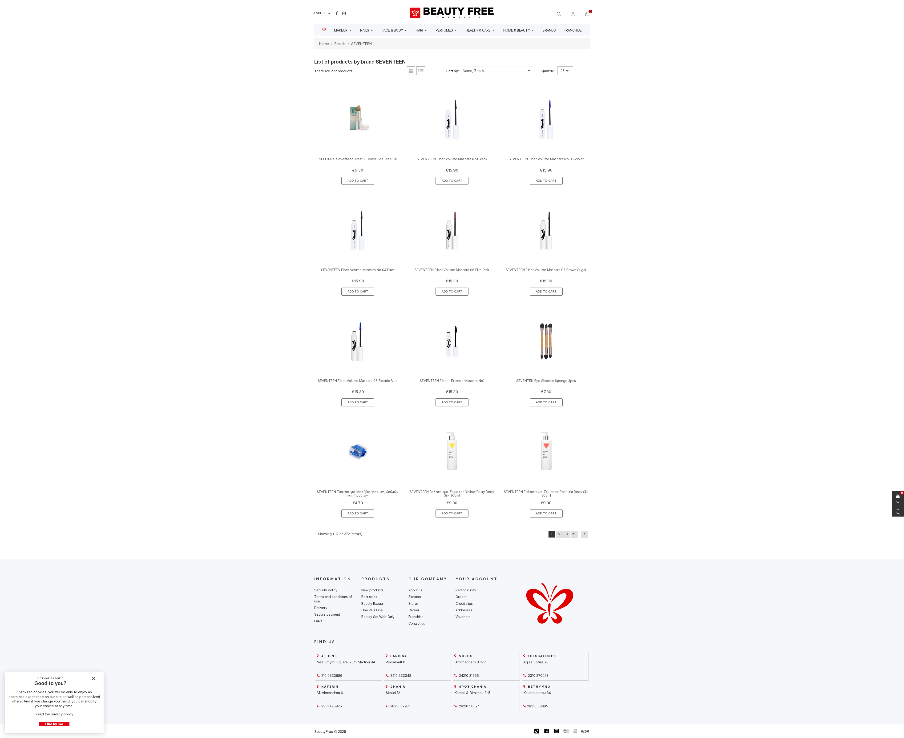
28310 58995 (537, 706)
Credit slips (464, 604)
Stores (413, 604)
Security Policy (325, 590)
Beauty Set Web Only (378, 617)
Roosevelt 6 (395, 662)
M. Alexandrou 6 (330, 692)
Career (413, 610)
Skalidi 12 (393, 692)
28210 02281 (399, 706)
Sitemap (414, 597)
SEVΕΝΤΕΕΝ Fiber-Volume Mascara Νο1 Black (452, 159)
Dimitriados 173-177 (470, 662)
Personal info (466, 590)
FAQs (318, 621)
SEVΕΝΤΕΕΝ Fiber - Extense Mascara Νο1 (452, 381)
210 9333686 (331, 675)
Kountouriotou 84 (537, 692)
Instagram (344, 13)
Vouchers (463, 617)
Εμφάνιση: (548, 70)
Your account (477, 579)
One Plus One (372, 610)
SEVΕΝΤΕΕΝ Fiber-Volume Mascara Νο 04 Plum (358, 270)
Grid (411, 70)
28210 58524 (469, 706)
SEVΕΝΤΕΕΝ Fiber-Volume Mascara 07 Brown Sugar (546, 270)
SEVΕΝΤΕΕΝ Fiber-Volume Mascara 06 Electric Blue (358, 381)
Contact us (416, 623)
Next (585, 534)
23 (574, 534)
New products (372, 590)
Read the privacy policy (54, 714)
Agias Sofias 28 (536, 662)
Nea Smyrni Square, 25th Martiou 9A (346, 662)
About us (415, 590)
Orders (461, 597)
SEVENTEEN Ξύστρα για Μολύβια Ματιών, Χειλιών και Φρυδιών (358, 493)
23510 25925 (331, 706)
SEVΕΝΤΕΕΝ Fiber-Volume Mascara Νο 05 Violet (546, 159)
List (420, 70)
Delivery (320, 608)
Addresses (464, 610)
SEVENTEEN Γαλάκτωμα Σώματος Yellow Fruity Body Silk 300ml (452, 493)
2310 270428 (538, 675)
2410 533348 (400, 675)
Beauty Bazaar (372, 604)
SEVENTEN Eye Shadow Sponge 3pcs (546, 381)
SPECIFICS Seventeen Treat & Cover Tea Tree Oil (358, 159)
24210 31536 (468, 675)
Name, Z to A (497, 71)
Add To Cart (357, 180)
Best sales (369, 597)
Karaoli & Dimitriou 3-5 (472, 692)
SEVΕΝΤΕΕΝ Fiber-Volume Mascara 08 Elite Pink (452, 270)
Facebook (337, 13)
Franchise (416, 617)
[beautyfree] (452, 12)
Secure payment (327, 614)
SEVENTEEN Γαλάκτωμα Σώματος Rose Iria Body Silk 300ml (546, 493)
